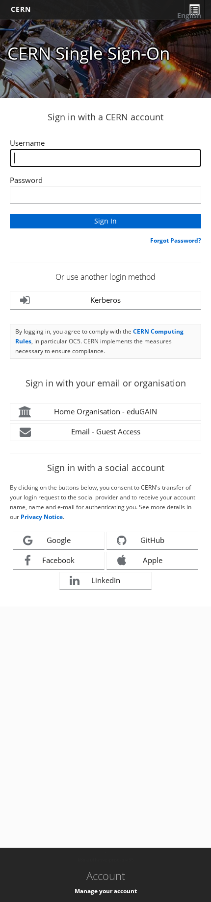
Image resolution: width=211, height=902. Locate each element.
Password (26, 180)
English (189, 15)
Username (27, 143)
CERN (21, 9)
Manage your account (106, 891)
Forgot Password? (175, 240)
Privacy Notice (42, 517)
